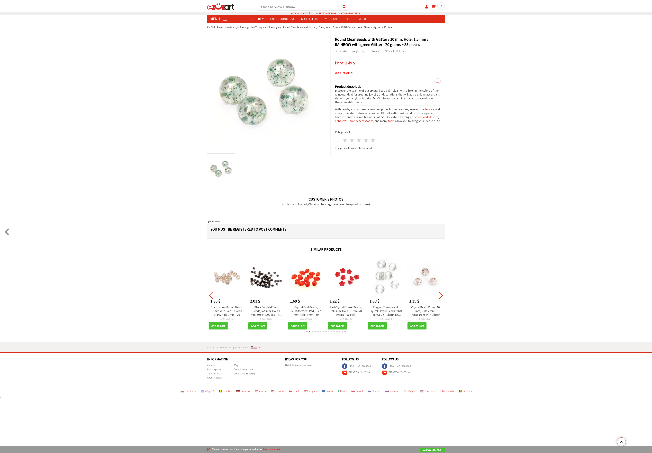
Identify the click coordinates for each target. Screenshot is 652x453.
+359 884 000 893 (349, 13)
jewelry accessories (361, 121)
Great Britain (430, 391)
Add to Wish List (396, 51)
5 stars (372, 140)
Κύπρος (411, 391)
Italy (344, 391)
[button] (307, 331)
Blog (349, 19)
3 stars (359, 140)
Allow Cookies (432, 449)
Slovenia (394, 391)
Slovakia (376, 391)
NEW (261, 19)
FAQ (236, 365)
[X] (208, 449)
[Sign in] (426, 6)
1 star (345, 140)
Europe (329, 391)
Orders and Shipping (244, 373)
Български (190, 391)
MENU (215, 18)
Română (227, 391)
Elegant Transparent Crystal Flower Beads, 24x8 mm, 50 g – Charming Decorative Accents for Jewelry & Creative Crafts (346, 311)
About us (212, 365)
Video (362, 19)
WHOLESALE (331, 19)
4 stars (366, 140)
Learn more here (271, 449)
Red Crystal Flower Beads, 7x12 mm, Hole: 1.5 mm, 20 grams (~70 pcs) (306, 311)
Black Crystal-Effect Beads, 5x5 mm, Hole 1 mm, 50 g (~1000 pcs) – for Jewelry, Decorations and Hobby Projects (226, 311)
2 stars (352, 140)
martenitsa (427, 109)
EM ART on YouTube (359, 372)
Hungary (313, 391)
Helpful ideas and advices (298, 365)
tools (391, 121)
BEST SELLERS (309, 19)
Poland (359, 391)
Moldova (467, 391)
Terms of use (214, 373)
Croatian (279, 391)
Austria (262, 391)
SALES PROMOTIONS (282, 19)
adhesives (341, 121)
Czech (296, 391)
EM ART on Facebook (360, 365)
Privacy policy (214, 369)
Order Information (243, 369)
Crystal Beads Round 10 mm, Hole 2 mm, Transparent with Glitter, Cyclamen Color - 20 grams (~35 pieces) (385, 311)
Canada (450, 391)
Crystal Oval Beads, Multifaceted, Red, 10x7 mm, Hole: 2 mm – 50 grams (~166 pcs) (266, 311)
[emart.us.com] (220, 6)
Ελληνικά (209, 391)
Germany (245, 391)
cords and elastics (426, 117)
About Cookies (215, 377)
